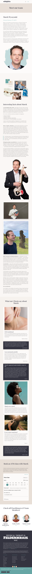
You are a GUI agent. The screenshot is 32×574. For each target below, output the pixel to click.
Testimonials (5, 563)
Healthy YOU (5, 560)
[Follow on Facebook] (14, 566)
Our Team (4, 561)
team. (16, 548)
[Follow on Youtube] (16, 566)
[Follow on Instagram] (13, 566)
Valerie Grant (14, 561)
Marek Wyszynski (14, 556)
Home (4, 556)
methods (9, 548)
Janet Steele (14, 560)
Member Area (23, 556)
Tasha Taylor (14, 562)
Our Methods (5, 562)
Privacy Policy (23, 560)
